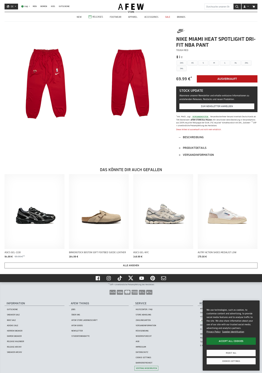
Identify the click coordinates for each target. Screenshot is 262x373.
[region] (231, 335)
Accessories (151, 16)
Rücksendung (142, 331)
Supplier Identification (233, 331)
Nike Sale (11, 320)
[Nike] (181, 31)
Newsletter (77, 331)
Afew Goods (77, 325)
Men (35, 6)
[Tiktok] (120, 278)
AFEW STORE (131, 7)
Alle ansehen (131, 265)
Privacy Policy (214, 331)
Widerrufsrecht (144, 336)
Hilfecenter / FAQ (144, 309)
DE (12, 6)
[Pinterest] (153, 278)
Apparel (133, 16)
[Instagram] (109, 278)
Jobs (73, 309)
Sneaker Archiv (14, 352)
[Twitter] (131, 278)
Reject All (231, 353)
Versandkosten (200, 116)
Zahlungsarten (143, 320)
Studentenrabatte (80, 336)
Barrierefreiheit (144, 363)
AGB (137, 341)
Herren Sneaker (14, 331)
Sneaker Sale (13, 315)
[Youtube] (142, 278)
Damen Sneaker (14, 336)
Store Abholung (143, 315)
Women (43, 6)
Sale (167, 16)
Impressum (141, 347)
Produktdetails (194, 148)
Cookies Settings (231, 361)
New (79, 16)
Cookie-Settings (143, 357)
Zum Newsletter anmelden (217, 106)
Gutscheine (64, 6)
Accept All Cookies (231, 341)
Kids (53, 6)
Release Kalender (15, 341)
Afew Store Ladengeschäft (84, 320)
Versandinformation (198, 155)
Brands (181, 16)
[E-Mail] (164, 278)
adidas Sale (12, 325)
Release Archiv (14, 347)
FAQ (26, 6)
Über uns (75, 315)
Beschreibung (193, 137)
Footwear (115, 16)
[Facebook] (98, 278)
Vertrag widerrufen (146, 368)
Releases (97, 16)
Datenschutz (142, 352)
